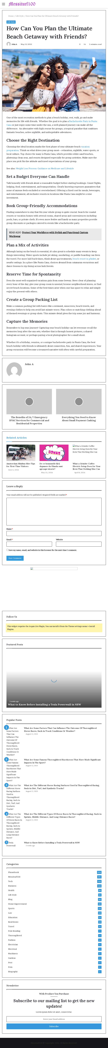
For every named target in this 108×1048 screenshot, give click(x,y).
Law (10, 913)
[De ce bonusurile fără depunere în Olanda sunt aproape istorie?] (54, 453)
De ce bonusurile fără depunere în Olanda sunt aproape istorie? (51, 466)
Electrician (13, 944)
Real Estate (13, 922)
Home (11, 16)
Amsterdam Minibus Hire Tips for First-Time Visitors (20, 465)
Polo (10, 967)
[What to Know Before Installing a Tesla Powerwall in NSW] (14, 846)
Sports (11, 908)
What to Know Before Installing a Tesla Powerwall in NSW (44, 704)
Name (9, 529)
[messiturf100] (22, 4)
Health (11, 890)
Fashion (11, 940)
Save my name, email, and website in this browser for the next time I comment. (43, 550)
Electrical (12, 949)
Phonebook (13, 872)
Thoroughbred (15, 935)
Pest (10, 962)
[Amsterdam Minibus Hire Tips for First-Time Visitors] (20, 453)
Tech (10, 881)
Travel (11, 926)
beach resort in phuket (84, 258)
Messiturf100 (14, 877)
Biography (13, 971)
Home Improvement (17, 904)
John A (14, 44)
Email (9, 539)
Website (59, 539)
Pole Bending (14, 931)
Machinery (13, 953)
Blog (10, 899)
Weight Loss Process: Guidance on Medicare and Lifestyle (45, 168)
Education (12, 917)
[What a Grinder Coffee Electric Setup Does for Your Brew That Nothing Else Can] (87, 453)
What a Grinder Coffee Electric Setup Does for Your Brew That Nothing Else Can (87, 466)
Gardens (12, 958)
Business (12, 886)
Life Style (20, 16)
